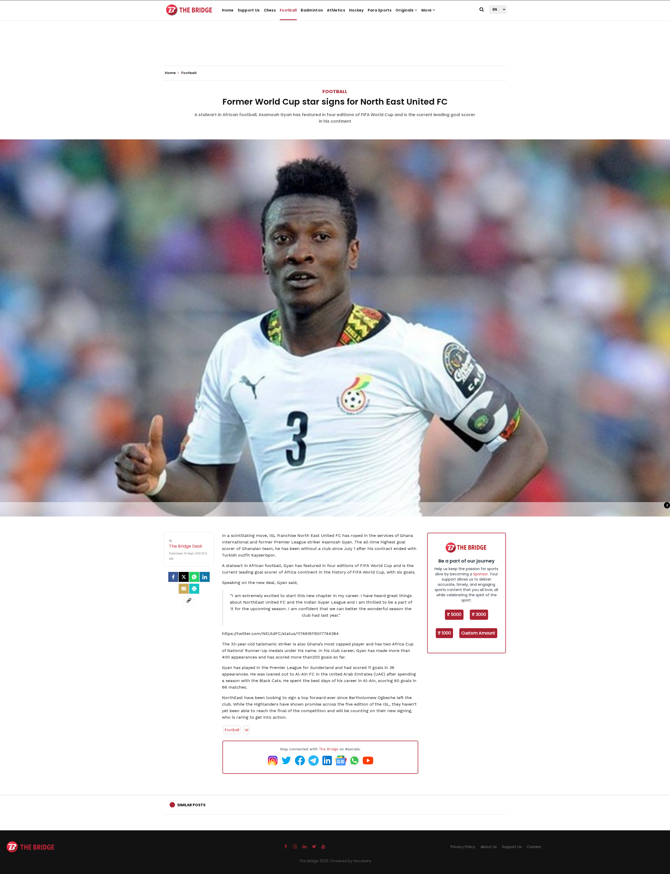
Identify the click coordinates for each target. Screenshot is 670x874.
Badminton (312, 10)
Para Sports (380, 10)
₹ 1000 (444, 633)
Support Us (249, 10)
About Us (489, 846)
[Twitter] (183, 577)
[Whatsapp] (194, 577)
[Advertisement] (335, 50)
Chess (270, 10)
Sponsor (480, 574)
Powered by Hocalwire (351, 861)
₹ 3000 (479, 614)
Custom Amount (478, 633)
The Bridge (328, 749)
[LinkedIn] (204, 577)
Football (288, 10)
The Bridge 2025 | (315, 861)
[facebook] (173, 577)
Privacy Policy (463, 846)
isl (246, 730)
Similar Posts (191, 805)
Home (227, 10)
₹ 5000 (454, 614)
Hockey (356, 10)
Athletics (336, 10)
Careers (534, 846)
